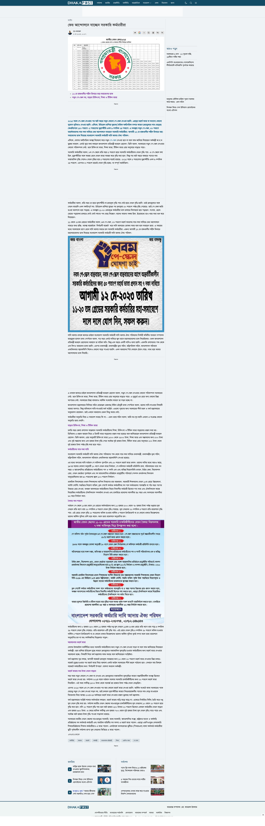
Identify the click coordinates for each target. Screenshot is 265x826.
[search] (190, 2)
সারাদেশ (146, 3)
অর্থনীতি (126, 3)
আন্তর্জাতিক (136, 3)
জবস (172, 3)
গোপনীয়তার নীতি (101, 812)
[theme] (186, 3)
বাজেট (87, 740)
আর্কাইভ (159, 812)
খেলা (156, 3)
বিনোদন (164, 3)
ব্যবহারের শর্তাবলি (116, 812)
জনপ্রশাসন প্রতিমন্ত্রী (106, 740)
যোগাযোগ (129, 812)
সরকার (80, 740)
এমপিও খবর (126, 740)
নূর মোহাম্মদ (77, 31)
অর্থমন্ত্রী (95, 740)
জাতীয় (107, 3)
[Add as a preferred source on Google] (139, 32)
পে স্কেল (136, 740)
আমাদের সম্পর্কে (141, 812)
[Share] (135, 32)
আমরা (151, 812)
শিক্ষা (117, 740)
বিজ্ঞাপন (167, 812)
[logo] (80, 3)
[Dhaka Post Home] (78, 807)
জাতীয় (70, 20)
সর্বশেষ (99, 3)
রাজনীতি (116, 3)
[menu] (195, 2)
